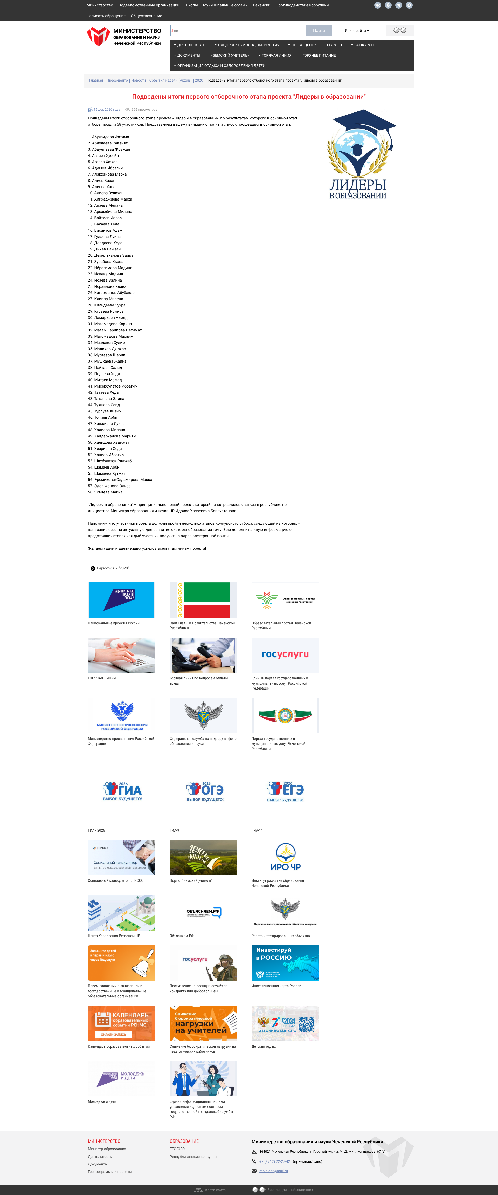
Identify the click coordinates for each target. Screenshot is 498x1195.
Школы (191, 5)
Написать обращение (106, 16)
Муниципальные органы (225, 5)
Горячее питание (319, 56)
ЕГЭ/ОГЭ (334, 45)
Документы (188, 56)
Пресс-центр (304, 45)
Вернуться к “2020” (113, 568)
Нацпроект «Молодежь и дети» (248, 45)
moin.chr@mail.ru (273, 1171)
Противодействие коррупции (302, 5)
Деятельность (191, 45)
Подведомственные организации (148, 5)
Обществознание (146, 16)
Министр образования (107, 1149)
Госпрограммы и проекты (110, 1172)
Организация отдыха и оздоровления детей (221, 66)
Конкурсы (364, 45)
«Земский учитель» (230, 56)
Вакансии (262, 5)
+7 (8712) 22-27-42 (274, 1162)
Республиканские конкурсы (193, 1157)
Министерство (100, 5)
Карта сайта (215, 1190)
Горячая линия (277, 56)
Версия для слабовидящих (290, 1190)
